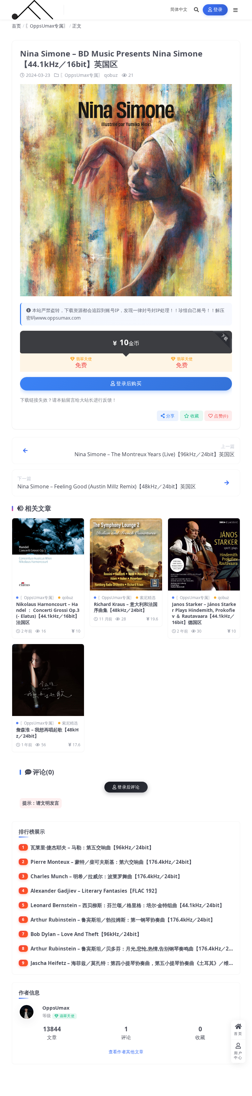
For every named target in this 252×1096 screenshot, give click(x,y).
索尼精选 (148, 597)
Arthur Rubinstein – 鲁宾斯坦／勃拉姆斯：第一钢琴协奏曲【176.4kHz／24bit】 (123, 919)
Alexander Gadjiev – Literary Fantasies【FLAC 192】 (95, 890)
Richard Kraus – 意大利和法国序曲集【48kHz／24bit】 (126, 607)
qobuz (111, 75)
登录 (218, 9)
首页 (16, 26)
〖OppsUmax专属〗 (46, 26)
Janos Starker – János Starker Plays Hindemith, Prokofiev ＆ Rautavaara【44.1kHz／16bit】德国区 (204, 613)
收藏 (194, 416)
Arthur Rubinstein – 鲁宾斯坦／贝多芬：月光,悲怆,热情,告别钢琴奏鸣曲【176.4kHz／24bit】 (137, 948)
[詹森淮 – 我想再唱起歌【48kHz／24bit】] (48, 680)
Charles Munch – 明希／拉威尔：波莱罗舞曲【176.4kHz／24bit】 (106, 876)
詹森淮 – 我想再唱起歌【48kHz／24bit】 (47, 733)
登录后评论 (128, 787)
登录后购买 (128, 383)
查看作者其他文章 (126, 1051)
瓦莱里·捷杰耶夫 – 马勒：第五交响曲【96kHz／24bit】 (92, 847)
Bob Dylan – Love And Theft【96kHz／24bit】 (86, 934)
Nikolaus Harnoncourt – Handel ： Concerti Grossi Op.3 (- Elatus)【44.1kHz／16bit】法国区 (47, 613)
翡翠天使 (84, 359)
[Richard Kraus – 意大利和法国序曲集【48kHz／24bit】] (126, 554)
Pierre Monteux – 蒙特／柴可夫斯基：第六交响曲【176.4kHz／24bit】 (112, 862)
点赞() (221, 416)
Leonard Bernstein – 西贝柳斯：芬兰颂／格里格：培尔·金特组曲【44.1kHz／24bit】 (127, 905)
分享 (170, 416)
